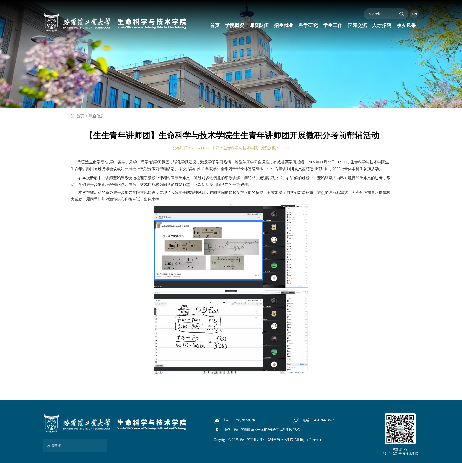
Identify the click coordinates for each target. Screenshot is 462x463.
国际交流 (357, 25)
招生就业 (283, 25)
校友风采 (406, 25)
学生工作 (332, 25)
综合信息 (96, 116)
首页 (215, 25)
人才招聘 (381, 25)
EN (414, 14)
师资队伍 (259, 25)
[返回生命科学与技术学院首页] (114, 14)
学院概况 (234, 25)
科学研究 (308, 25)
